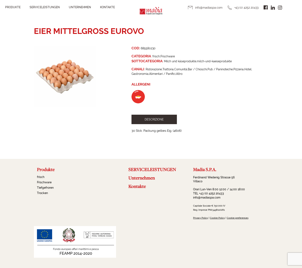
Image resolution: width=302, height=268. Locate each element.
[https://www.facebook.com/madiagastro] (266, 7)
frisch (40, 177)
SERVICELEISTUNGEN (45, 7)
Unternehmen (80, 7)
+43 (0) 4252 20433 (246, 7)
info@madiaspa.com (208, 7)
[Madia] (151, 13)
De (289, 7)
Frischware (44, 182)
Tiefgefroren (45, 187)
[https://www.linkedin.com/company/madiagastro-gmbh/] (273, 8)
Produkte (13, 7)
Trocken (42, 193)
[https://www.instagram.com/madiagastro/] (280, 8)
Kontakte (107, 7)
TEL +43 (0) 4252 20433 (208, 193)
